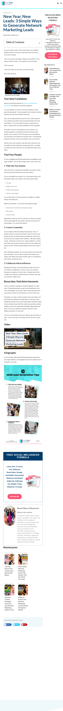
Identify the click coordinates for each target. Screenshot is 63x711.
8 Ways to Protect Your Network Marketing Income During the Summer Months (23, 603)
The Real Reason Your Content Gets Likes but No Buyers (9, 571)
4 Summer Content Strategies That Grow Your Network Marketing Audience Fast (9, 603)
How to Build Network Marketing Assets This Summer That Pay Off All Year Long (22, 573)
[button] (58, 3)
